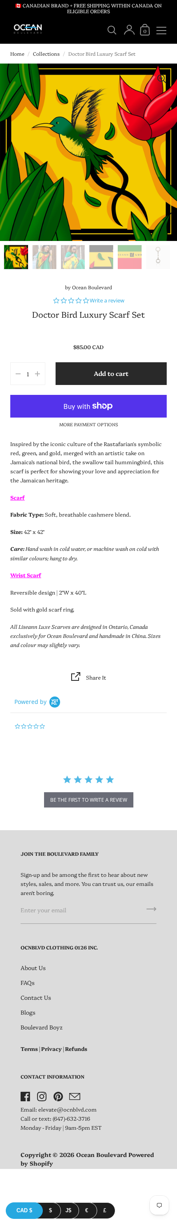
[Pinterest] (58, 1096)
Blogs (28, 1012)
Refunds (76, 1048)
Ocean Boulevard (92, 286)
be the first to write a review (88, 799)
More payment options (88, 424)
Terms (29, 1048)
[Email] (74, 1096)
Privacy (51, 1048)
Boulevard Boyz (42, 1027)
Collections (46, 53)
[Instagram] (41, 1096)
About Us (33, 967)
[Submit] (151, 912)
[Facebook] (25, 1096)
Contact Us (36, 997)
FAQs (28, 982)
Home (17, 53)
